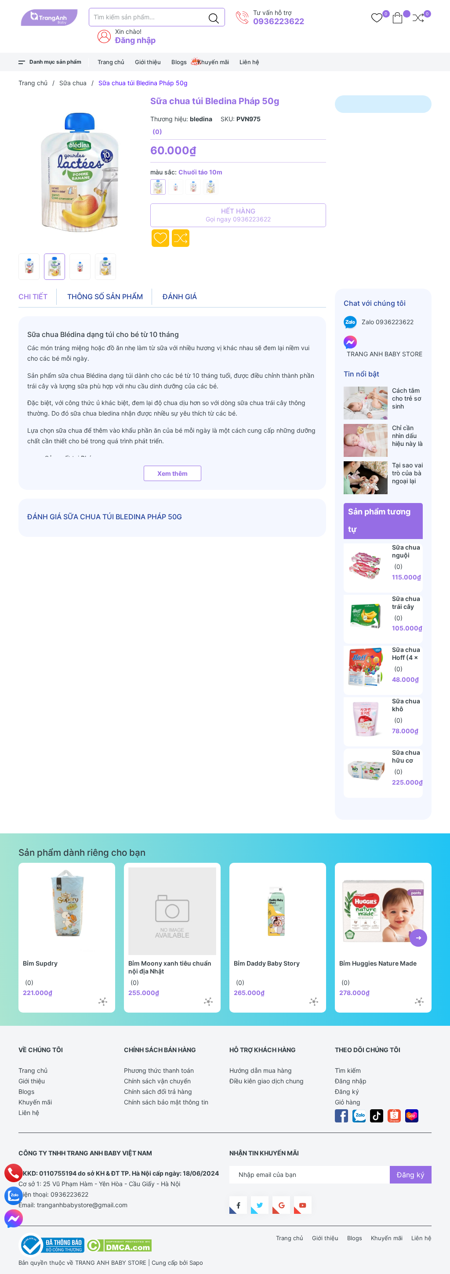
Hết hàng (238, 215)
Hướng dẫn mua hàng (260, 1070)
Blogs (179, 61)
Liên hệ (249, 61)
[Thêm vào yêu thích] (160, 238)
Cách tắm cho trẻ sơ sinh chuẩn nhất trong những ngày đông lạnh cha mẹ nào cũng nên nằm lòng (407, 398)
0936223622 (278, 21)
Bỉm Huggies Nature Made (378, 963)
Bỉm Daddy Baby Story (267, 963)
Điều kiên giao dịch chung (266, 1081)
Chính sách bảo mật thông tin (166, 1102)
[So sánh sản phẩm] (418, 17)
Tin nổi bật (361, 373)
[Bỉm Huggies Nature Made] (383, 911)
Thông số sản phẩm (105, 296)
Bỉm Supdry (40, 963)
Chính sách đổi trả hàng (158, 1091)
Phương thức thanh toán (159, 1070)
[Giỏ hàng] (397, 17)
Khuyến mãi (213, 61)
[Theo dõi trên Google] (281, 1205)
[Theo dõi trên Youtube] (303, 1205)
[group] (80, 172)
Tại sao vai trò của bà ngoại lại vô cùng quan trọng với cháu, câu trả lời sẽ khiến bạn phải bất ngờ (407, 473)
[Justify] (213, 17)
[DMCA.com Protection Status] (119, 1244)
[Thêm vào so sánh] (180, 238)
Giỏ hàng (347, 1102)
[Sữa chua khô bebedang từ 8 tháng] (366, 719)
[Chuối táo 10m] (158, 187)
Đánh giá (180, 296)
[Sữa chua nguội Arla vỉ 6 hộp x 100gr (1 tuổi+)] (366, 565)
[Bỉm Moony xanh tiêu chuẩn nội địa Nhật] (172, 911)
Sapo (196, 1262)
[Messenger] (13, 1218)
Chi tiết (32, 296)
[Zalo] (13, 1196)
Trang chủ (111, 61)
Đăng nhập (135, 40)
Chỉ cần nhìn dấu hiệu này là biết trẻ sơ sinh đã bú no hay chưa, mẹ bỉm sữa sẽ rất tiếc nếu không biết (407, 436)
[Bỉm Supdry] (67, 911)
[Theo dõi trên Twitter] (260, 1205)
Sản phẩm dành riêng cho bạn (81, 852)
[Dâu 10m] (175, 187)
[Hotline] (13, 1173)
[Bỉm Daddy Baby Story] (278, 911)
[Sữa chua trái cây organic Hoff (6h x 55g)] (366, 617)
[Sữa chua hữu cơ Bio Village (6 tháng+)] (366, 771)
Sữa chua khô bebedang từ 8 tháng (407, 712)
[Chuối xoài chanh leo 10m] (210, 187)
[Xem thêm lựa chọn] (102, 1001)
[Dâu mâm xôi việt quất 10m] (193, 187)
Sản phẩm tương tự (379, 520)
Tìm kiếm (348, 1070)
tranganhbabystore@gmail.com (82, 1205)
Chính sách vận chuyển (157, 1081)
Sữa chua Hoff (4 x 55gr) (406, 657)
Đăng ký (347, 1091)
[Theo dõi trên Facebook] (238, 1205)
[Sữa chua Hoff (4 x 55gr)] (366, 668)
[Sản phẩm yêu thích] (376, 17)
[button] (418, 938)
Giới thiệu (148, 61)
